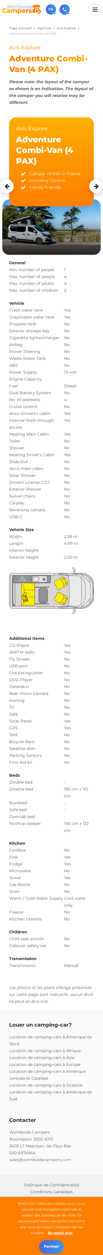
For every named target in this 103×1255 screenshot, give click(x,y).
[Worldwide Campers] (21, 9)
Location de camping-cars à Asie (41, 1057)
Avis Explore (66, 28)
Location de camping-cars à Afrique (45, 1050)
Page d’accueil (20, 28)
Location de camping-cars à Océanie (45, 1085)
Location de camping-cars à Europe (44, 1064)
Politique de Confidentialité (51, 1185)
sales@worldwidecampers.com (40, 1159)
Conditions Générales (51, 1191)
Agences (44, 28)
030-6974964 (22, 1152)
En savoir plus (60, 1233)
